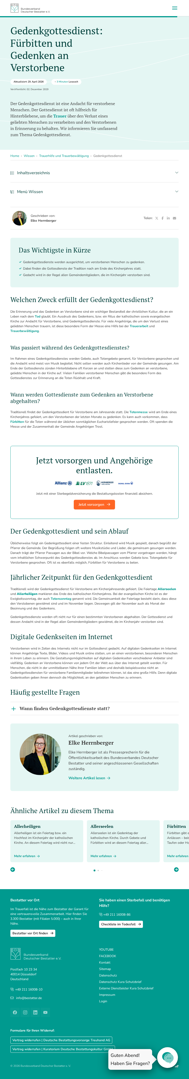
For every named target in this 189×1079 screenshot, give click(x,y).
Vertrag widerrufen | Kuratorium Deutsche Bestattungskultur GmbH (62, 1049)
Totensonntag (61, 599)
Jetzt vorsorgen (92, 504)
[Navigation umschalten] (175, 8)
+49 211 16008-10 (28, 989)
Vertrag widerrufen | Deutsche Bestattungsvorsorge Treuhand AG (61, 1040)
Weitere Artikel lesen (86, 778)
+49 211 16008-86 (116, 914)
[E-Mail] (174, 218)
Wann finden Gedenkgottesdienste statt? (65, 708)
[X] (156, 218)
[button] (176, 869)
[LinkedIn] (168, 218)
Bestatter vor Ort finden (30, 933)
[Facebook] (162, 218)
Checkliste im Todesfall (118, 924)
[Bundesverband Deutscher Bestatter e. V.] (30, 7)
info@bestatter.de (29, 998)
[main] (94, 502)
